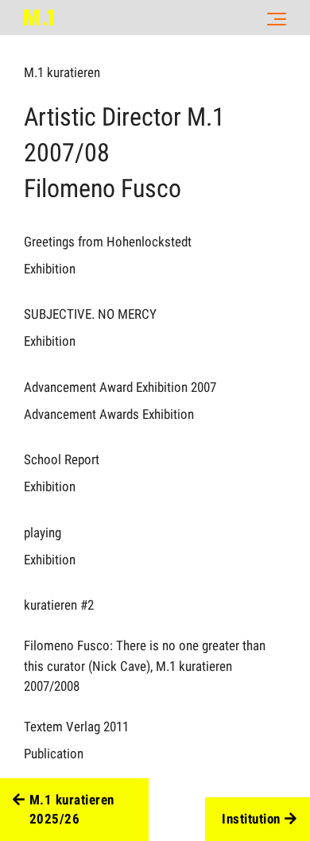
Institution (251, 819)
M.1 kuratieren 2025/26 (71, 809)
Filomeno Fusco (102, 188)
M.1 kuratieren (62, 72)
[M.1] (38, 17)
